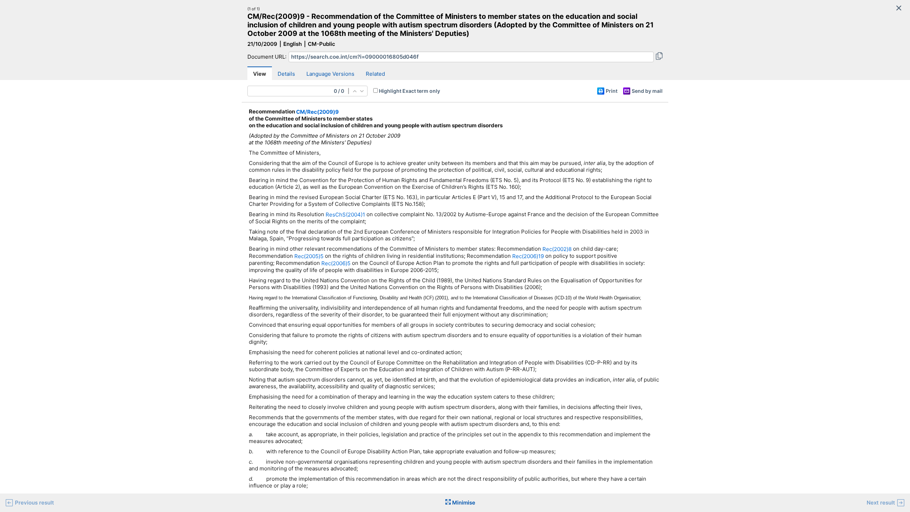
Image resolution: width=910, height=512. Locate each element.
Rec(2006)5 (335, 263)
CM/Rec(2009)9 (317, 111)
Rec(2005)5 (308, 256)
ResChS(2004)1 (345, 214)
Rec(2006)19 (528, 256)
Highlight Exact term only (409, 91)
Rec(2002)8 (557, 249)
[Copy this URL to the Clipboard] (659, 57)
